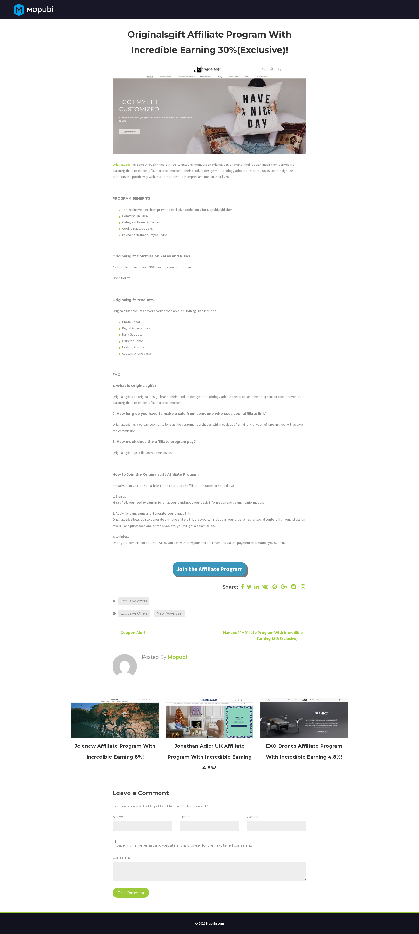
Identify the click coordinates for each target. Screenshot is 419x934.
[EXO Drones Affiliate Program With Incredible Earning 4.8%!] (304, 717)
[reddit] (293, 586)
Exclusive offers (134, 601)
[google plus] (284, 586)
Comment (121, 857)
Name (119, 817)
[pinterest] (274, 586)
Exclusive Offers (134, 613)
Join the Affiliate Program (209, 569)
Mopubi (177, 657)
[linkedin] (256, 586)
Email (185, 817)
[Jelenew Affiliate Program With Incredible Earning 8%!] (115, 717)
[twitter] (249, 586)
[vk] (265, 586)
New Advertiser (170, 613)
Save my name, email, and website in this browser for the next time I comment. (184, 845)
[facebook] (243, 586)
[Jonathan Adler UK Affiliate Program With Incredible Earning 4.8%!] (209, 717)
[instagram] (302, 586)
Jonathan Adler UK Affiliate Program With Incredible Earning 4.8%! (209, 757)
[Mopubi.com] (33, 9)
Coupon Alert (133, 632)
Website (254, 817)
